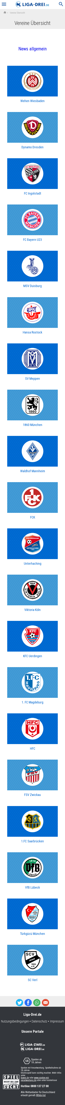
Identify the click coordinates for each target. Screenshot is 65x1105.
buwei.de (25, 1077)
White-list (41, 1095)
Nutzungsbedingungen (15, 1021)
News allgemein (32, 48)
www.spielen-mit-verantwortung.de (35, 1079)
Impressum (57, 1021)
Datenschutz (39, 1021)
